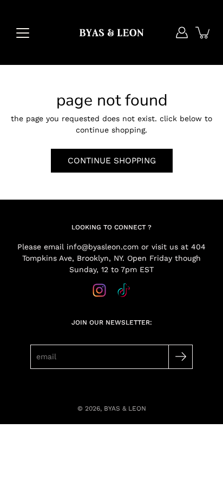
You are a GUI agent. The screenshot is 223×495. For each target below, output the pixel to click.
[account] (182, 32)
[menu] (23, 33)
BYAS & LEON (125, 408)
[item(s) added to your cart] (203, 32)
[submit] (180, 357)
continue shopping (112, 161)
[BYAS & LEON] (111, 32)
